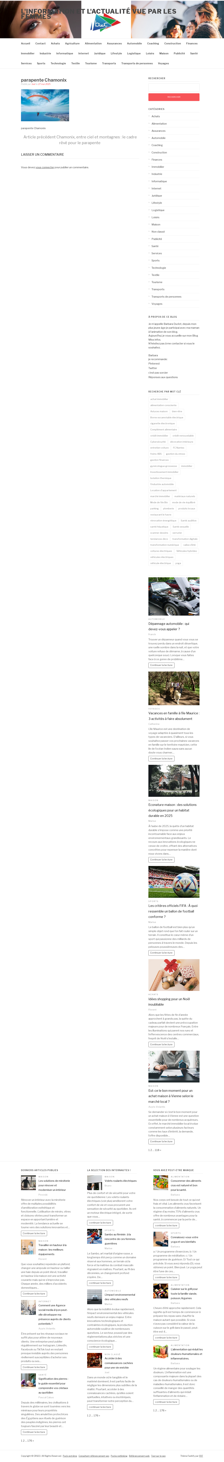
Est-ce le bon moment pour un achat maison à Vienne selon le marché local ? (170, 1096)
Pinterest (154, 363)
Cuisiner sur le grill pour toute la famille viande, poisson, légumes (184, 1293)
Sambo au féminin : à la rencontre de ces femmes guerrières (120, 1239)
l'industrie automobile (162, 484)
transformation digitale (185, 538)
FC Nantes (178, 447)
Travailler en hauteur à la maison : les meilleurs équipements (52, 1250)
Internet (83, 53)
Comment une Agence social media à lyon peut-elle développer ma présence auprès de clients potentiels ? (54, 1314)
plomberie (168, 508)
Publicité (179, 53)
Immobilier (27, 53)
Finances (192, 43)
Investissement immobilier (164, 472)
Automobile (134, 43)
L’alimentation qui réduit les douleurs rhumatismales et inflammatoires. (187, 1354)
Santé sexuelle (181, 526)
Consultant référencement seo (94, 1456)
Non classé (158, 231)
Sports (41, 63)
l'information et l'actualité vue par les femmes (99, 14)
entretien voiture (159, 447)
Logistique (134, 53)
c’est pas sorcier (158, 372)
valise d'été (189, 544)
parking (154, 508)
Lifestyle (116, 53)
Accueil (25, 43)
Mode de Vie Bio (159, 502)
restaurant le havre (160, 514)
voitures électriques (161, 551)
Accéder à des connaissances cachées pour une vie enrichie (119, 1363)
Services (26, 63)
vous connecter (45, 167)
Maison (164, 53)
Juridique (100, 53)
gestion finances (159, 460)
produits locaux (186, 508)
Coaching (153, 43)
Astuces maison (159, 411)
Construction (172, 43)
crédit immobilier (159, 435)
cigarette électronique (162, 423)
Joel (33, 84)
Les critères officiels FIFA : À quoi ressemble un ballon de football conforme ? (173, 911)
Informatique (64, 53)
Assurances (114, 43)
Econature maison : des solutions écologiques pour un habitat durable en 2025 (172, 810)
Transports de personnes (137, 63)
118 (157, 1150)
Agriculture (72, 43)
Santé (194, 53)
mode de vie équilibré (183, 502)
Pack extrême (70, 1456)
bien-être (177, 411)
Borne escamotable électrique (166, 417)
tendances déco (159, 538)
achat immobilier (159, 399)
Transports (109, 63)
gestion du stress (175, 453)
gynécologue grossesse (163, 466)
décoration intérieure (181, 441)
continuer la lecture (100, 1222)
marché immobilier (160, 496)
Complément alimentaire (163, 429)
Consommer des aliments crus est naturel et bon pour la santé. (186, 1185)
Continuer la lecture (161, 665)
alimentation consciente (163, 405)
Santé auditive (189, 520)
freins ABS (156, 453)
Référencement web (139, 1456)
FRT (201, 1456)
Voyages (163, 63)
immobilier (186, 466)
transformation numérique (164, 544)
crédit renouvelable (183, 435)
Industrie (45, 53)
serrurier (177, 532)
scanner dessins (159, 532)
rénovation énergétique (163, 520)
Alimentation (93, 43)
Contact (40, 43)
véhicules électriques (161, 557)
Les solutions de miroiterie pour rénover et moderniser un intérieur (54, 1185)
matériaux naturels (184, 496)
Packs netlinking (119, 1456)
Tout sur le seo (158, 1456)
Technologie (58, 63)
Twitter (152, 368)
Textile (75, 63)
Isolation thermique (160, 478)
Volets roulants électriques (121, 1180)
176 (29, 1440)
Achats (55, 43)
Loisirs (150, 53)
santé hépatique (159, 526)
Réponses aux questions (163, 377)
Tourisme (91, 63)
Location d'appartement (163, 490)
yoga (178, 563)
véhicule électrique (160, 563)
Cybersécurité (158, 441)
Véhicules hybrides (186, 551)
